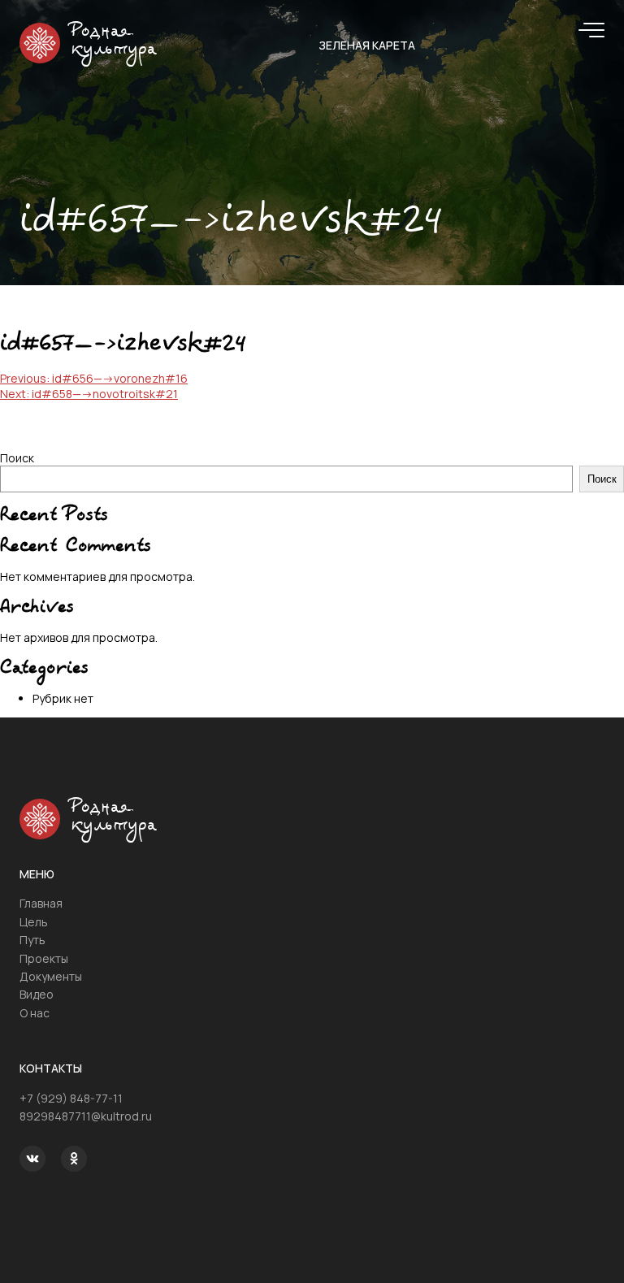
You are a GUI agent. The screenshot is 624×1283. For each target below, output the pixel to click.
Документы (51, 976)
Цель (34, 922)
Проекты (44, 958)
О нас (35, 1013)
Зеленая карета (366, 45)
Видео (37, 994)
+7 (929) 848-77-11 (71, 1098)
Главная (41, 903)
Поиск (17, 458)
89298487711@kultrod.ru (86, 1116)
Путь (33, 939)
